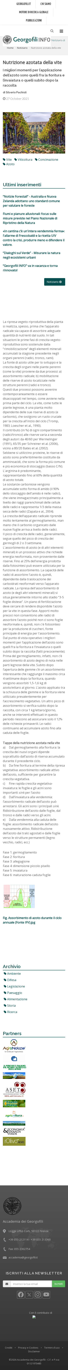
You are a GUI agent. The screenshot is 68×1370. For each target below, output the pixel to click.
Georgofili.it (23, 4)
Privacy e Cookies (28, 1347)
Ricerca (11, 1012)
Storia (11, 1005)
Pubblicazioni (34, 20)
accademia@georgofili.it (23, 1257)
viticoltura (24, 159)
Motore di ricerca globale (33, 12)
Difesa (11, 980)
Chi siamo (45, 4)
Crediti (8, 1347)
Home (10, 47)
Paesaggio (14, 993)
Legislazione (15, 986)
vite (8, 159)
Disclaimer (34, 1351)
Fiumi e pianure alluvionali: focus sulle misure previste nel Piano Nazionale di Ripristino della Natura (30, 218)
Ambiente (13, 973)
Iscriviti (58, 1284)
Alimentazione (16, 999)
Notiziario (22, 47)
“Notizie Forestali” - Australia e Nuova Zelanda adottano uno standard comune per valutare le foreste (31, 201)
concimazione (48, 159)
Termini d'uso (52, 1347)
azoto (10, 164)
